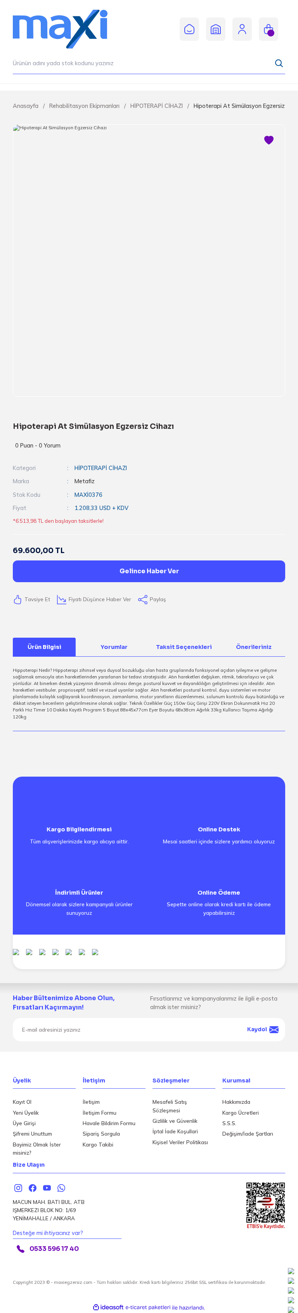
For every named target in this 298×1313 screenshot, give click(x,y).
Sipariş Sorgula (101, 1134)
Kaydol (257, 1029)
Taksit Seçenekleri (184, 646)
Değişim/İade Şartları (247, 1134)
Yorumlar (114, 646)
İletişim (91, 1102)
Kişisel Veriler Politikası (180, 1142)
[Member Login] (242, 28)
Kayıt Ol (22, 1102)
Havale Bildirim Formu (109, 1123)
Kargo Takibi (98, 1144)
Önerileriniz (254, 646)
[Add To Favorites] (269, 140)
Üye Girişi (24, 1123)
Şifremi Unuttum (32, 1134)
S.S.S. (229, 1123)
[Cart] (268, 29)
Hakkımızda (236, 1102)
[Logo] (67, 28)
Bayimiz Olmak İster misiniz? (37, 1148)
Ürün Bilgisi (44, 646)
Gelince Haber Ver (149, 571)
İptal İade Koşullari (175, 1131)
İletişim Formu (99, 1113)
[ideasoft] (108, 1307)
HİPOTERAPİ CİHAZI (100, 468)
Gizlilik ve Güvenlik (175, 1121)
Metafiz (84, 481)
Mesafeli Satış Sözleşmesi (169, 1106)
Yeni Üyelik (26, 1113)
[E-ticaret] (148, 1307)
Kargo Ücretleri (240, 1113)
